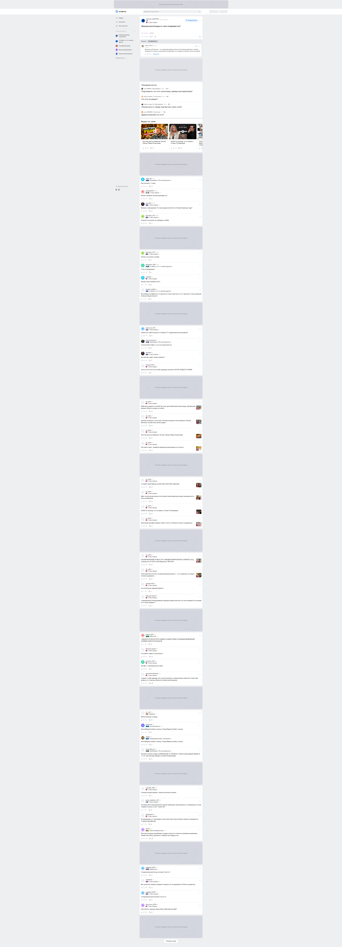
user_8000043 (147, 88)
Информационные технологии (160, 738)
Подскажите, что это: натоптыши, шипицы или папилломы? (167, 91)
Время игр (153, 869)
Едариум (152, 714)
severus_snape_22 (149, 104)
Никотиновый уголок (157, 830)
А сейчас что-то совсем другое (161, 266)
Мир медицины (156, 88)
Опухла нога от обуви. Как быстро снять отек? (161, 107)
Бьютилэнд (158, 96)
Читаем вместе (155, 726)
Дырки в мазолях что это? (152, 115)
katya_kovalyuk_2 (148, 96)
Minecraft (153, 636)
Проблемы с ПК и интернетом (160, 180)
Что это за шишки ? (149, 99)
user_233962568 (148, 112)
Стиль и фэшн (152, 22)
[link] (154, 137)
